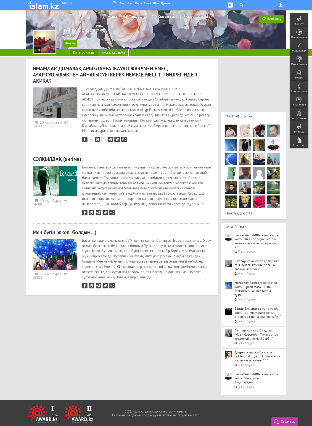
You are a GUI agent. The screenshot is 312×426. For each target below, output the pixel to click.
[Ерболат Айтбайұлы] (245, 145)
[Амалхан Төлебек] (231, 187)
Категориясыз (84, 52)
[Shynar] (259, 131)
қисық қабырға (113, 52)
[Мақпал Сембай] (259, 201)
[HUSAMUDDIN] (231, 201)
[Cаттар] (245, 187)
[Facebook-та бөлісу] (84, 139)
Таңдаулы (137, 16)
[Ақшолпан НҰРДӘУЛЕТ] (245, 131)
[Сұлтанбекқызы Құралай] (273, 159)
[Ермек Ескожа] (259, 173)
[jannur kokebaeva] (273, 173)
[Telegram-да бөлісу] (110, 139)
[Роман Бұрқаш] (245, 201)
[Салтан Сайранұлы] (245, 159)
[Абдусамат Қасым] (231, 131)
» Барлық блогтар (238, 213)
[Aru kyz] (231, 173)
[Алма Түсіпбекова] (273, 187)
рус (70, 2)
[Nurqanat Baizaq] (231, 145)
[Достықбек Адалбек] (273, 201)
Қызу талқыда (197, 16)
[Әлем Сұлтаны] (259, 187)
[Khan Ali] (259, 159)
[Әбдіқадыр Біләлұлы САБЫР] (273, 131)
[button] (284, 421)
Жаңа (112, 16)
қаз (64, 2)
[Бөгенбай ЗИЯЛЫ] (273, 145)
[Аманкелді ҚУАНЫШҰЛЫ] (245, 173)
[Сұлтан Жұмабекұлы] (231, 159)
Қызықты (166, 16)
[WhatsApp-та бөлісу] (124, 139)
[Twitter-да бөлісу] (117, 139)
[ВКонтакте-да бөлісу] (97, 139)
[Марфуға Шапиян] (259, 145)
